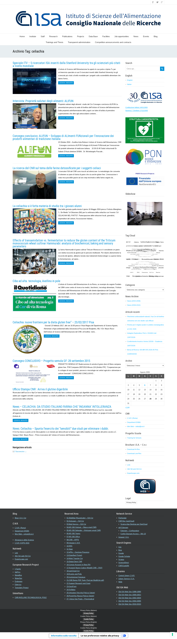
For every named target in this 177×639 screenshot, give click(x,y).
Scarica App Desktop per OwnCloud (134, 524)
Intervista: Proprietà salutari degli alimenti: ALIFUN (43, 101)
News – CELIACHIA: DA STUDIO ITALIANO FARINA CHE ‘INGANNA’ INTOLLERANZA (62, 406)
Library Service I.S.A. (126, 579)
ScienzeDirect (123, 563)
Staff (43, 36)
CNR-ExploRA (123, 566)
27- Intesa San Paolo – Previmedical (80, 599)
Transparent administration (79, 42)
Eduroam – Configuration (130, 531)
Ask (119, 547)
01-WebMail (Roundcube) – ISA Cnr (80, 518)
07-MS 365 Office (73, 537)
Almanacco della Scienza (24, 540)
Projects (80, 36)
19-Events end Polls (74, 574)
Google (121, 553)
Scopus (121, 559)
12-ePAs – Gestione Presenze (78, 552)
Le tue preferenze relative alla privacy (100, 635)
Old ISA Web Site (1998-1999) (129, 592)
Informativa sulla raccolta (63, 635)
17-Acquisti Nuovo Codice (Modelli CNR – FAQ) (84, 568)
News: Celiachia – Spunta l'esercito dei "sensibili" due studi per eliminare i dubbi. (61, 428)
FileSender (122, 518)
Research (53, 36)
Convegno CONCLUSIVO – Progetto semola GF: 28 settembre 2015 (51, 361)
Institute (32, 36)
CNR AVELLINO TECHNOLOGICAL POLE (31, 598)
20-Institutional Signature (76, 577)
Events (146, 36)
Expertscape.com (133, 473)
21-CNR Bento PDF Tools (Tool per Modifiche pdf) (85, 580)
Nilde (120, 582)
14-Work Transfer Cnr (75, 558)
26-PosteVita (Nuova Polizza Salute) (80, 596)
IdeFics (17, 572)
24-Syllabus (71, 590)
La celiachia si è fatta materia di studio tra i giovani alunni (47, 206)
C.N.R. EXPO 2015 (22, 543)
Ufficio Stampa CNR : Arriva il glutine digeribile (40, 389)
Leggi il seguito (66, 83)
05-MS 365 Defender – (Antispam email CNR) (84, 530)
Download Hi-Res (133, 449)
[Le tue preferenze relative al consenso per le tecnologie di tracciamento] (172, 634)
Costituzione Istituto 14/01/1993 (136, 107)
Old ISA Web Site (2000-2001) (129, 595)
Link (128, 465)
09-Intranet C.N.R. (73, 543)
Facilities (106, 36)
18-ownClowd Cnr (73, 571)
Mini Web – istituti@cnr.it (135, 426)
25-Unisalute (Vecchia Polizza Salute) (81, 593)
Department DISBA (134, 422)
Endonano (18, 581)
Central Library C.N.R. (126, 576)
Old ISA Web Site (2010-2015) (129, 604)
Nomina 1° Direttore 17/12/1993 (136, 110)
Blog (155, 36)
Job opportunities (121, 36)
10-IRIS (69, 546)
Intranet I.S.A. (123, 537)
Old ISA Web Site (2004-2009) (129, 601)
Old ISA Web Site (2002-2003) (129, 598)
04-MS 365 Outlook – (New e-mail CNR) (81, 527)
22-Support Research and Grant (78, 583)
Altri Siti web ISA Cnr (134, 469)
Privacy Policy (131, 502)
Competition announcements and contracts (113, 42)
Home (22, 36)
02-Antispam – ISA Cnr (75, 521)
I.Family (18, 569)
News (135, 36)
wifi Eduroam (123, 528)
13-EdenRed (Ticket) (74, 555)
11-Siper (70, 549)
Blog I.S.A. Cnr (20, 518)
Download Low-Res (134, 453)
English (130, 80)
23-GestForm (71, 586)
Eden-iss (18, 585)
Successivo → (21, 451)
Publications (67, 36)
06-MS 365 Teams (73, 534)
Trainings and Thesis (54, 42)
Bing (120, 550)
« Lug (127, 407)
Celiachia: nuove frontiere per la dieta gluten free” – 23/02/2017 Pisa (53, 322)
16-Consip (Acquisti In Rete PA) (78, 565)
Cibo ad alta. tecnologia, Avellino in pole (36, 281)
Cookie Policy (88, 619)
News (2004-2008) (133, 301)
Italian (129, 84)
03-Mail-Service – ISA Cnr (76, 524)
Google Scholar (124, 556)
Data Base (93, 36)
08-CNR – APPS (73, 540)
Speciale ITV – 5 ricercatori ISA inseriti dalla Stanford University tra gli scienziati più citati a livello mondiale (66, 64)
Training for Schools (134, 438)
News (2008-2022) (133, 305)
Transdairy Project (22, 588)
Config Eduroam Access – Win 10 (133, 534)
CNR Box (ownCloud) (126, 521)
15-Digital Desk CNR (74, 562)
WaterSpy (18, 578)
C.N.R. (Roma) (132, 418)
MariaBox (18, 575)
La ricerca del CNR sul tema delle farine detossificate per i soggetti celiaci (57, 168)
